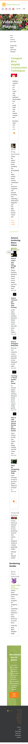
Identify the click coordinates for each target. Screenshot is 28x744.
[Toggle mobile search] (22, 3)
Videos (11, 37)
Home (11, 35)
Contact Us (19, 723)
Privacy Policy (18, 719)
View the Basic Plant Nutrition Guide (14, 629)
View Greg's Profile (13, 222)
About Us (18, 711)
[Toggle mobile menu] (25, 3)
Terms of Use (18, 715)
